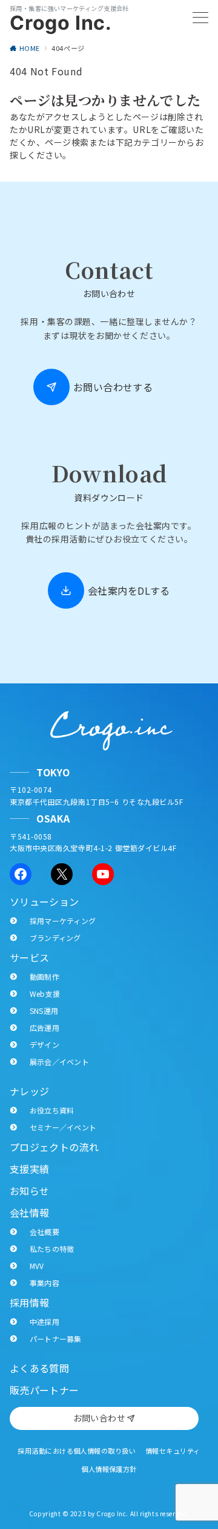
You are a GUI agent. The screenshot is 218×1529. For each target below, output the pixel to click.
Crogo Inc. (61, 23)
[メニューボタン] (200, 18)
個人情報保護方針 (109, 1469)
